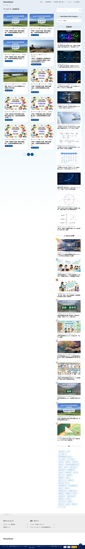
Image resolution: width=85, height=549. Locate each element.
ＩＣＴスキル (62, 506)
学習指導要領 (48, 1)
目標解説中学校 (62, 490)
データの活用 (71, 459)
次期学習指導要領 (73, 485)
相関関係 (68, 493)
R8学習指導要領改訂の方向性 (65, 456)
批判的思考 (68, 472)
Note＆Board (8, 2)
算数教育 (61, 498)
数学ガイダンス (62, 480)
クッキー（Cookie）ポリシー (37, 524)
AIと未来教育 (76, 1)
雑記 (68, 504)
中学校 (61, 464)
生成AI (61, 488)
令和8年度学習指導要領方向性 (72, 464)
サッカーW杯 (62, 459)
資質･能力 (61, 504)
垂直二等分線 (73, 467)
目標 (67, 488)
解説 (70, 501)
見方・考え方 (62, 501)
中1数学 (61, 461)
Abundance (62, 451)
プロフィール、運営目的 (9, 524)
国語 (66, 467)
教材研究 (69, 475)
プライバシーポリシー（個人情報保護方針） (40, 527)
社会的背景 (62, 496)
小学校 (61, 472)
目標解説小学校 (73, 490)
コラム (69, 1)
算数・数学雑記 (71, 496)
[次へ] (32, 154)
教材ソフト (61, 475)
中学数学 (75, 461)
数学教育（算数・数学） (59, 1)
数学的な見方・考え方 (64, 483)
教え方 (76, 472)
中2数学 (68, 461)
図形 (60, 467)
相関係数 (61, 493)
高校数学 (75, 504)
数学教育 (71, 480)
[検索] (80, 10)
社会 (75, 493)
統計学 (69, 498)
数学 (68, 477)
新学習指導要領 (62, 485)
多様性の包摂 (62, 469)
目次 (41, 1)
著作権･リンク (6, 527)
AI (68, 451)
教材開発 (61, 477)
